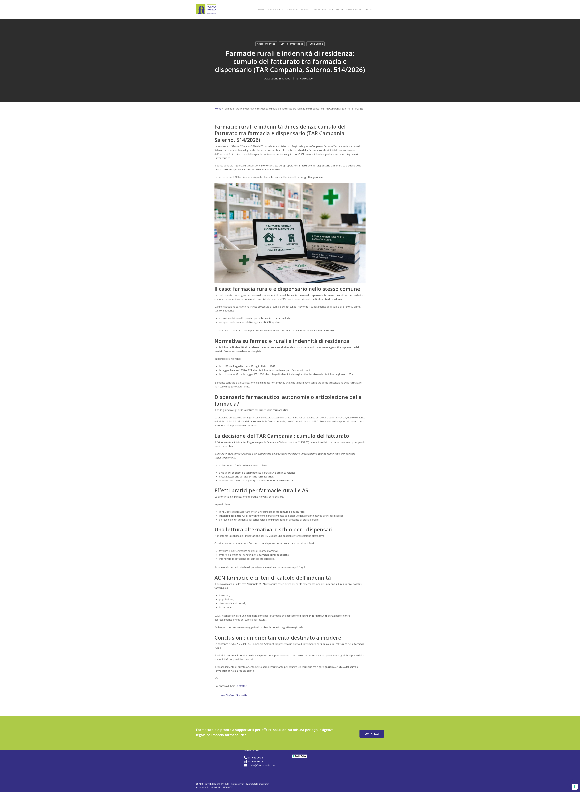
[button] (371, 734)
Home (217, 108)
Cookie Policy (300, 756)
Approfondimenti (266, 43)
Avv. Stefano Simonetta (277, 78)
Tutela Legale (315, 43)
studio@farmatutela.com (261, 765)
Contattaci (241, 686)
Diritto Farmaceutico (292, 43)
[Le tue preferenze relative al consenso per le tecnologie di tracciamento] (575, 787)
